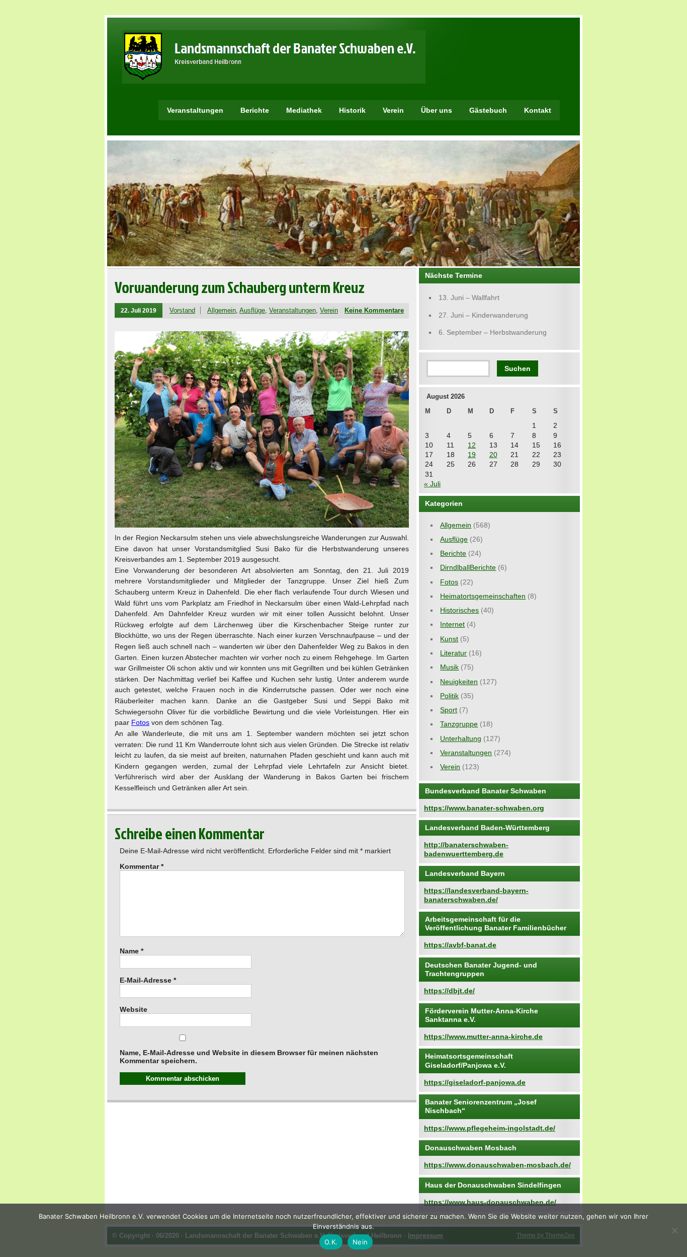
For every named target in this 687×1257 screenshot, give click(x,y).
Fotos (140, 722)
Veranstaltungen (195, 110)
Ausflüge (252, 310)
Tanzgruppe (459, 724)
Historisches (459, 610)
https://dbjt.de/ (449, 991)
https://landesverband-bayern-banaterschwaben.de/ (476, 894)
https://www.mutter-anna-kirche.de (483, 1036)
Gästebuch (488, 110)
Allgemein (221, 310)
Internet (452, 624)
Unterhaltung (460, 738)
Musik (449, 667)
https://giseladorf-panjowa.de (475, 1082)
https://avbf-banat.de (460, 945)
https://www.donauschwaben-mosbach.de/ (497, 1165)
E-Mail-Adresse (148, 980)
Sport (448, 710)
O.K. (330, 1242)
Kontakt (537, 110)
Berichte (254, 110)
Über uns (436, 110)
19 (472, 455)
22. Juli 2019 (138, 310)
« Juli (432, 484)
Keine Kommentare (374, 310)
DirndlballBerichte (468, 567)
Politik (449, 696)
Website (133, 1009)
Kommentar (141, 866)
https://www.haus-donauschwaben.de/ (490, 1202)
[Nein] (674, 1230)
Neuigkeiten (459, 682)
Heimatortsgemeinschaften (483, 596)
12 (472, 445)
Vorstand (182, 310)
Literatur (453, 653)
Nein (360, 1242)
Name (131, 951)
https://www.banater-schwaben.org (484, 808)
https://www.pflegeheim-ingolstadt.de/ (489, 1128)
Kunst (449, 639)
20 (493, 455)
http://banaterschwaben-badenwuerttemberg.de (466, 849)
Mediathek (304, 110)
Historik (352, 110)
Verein (393, 110)
